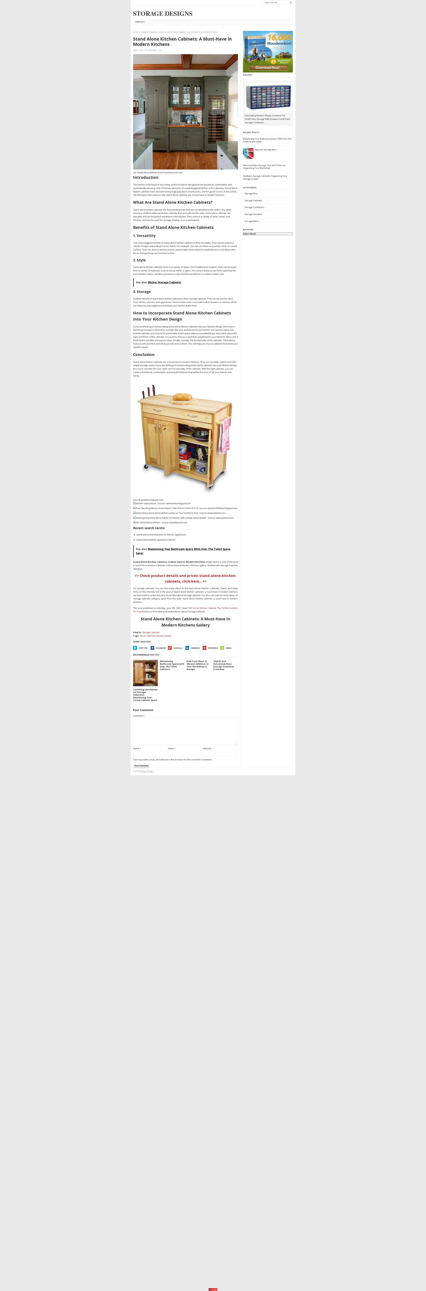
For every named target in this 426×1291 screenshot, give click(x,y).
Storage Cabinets (148, 32)
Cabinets (151, 635)
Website (207, 748)
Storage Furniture (253, 214)
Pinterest (213, 648)
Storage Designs (147, 771)
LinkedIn (195, 648)
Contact (140, 22)
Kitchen (160, 635)
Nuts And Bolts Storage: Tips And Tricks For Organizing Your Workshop (264, 167)
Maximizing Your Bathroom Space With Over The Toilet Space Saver (267, 140)
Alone (143, 635)
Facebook (161, 648)
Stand (168, 635)
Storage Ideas (252, 221)
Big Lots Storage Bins (265, 149)
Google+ (178, 648)
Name (137, 748)
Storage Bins (251, 193)
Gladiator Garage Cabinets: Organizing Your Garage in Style (265, 177)
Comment (138, 715)
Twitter (143, 648)
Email (229, 648)
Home (135, 32)
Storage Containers (254, 207)
